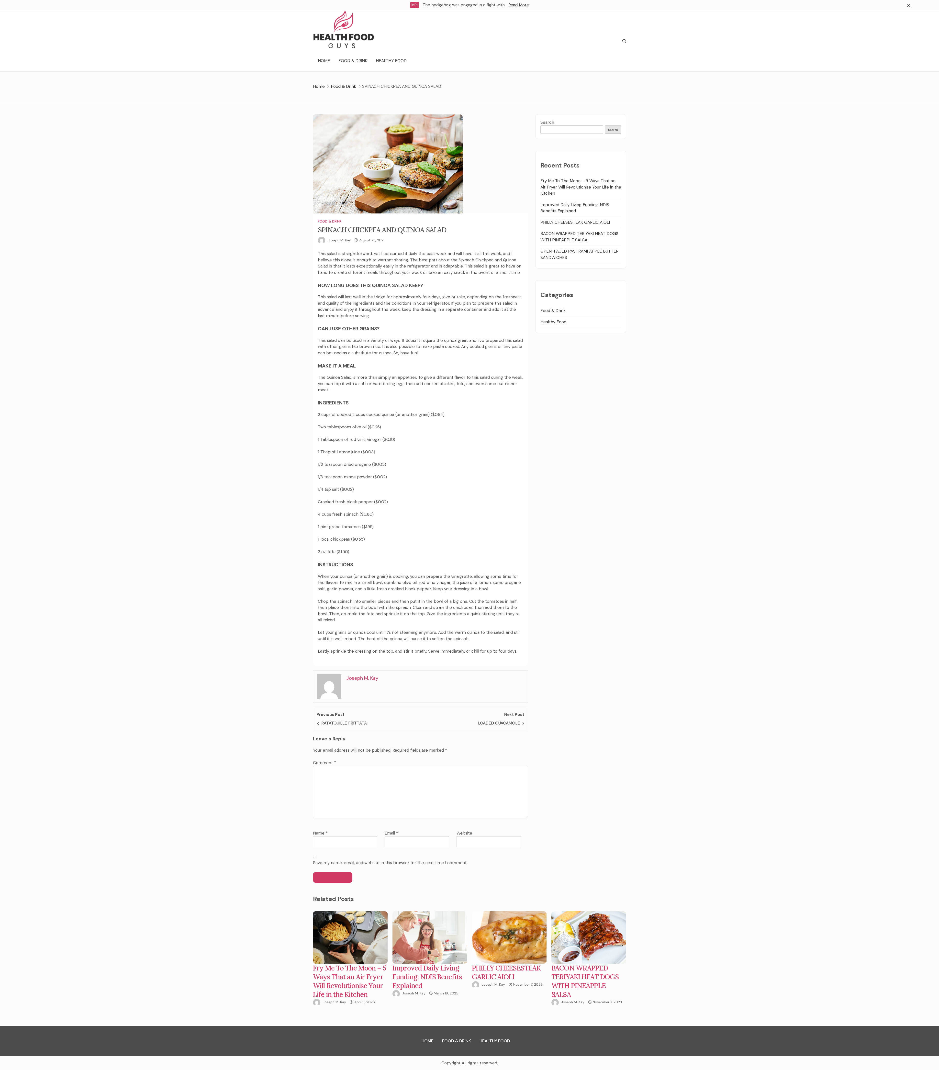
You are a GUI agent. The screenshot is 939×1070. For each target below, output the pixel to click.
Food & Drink (352, 60)
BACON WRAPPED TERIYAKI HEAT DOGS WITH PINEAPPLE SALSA (585, 981)
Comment (324, 762)
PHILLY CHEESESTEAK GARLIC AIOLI (575, 222)
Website (464, 833)
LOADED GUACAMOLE (499, 723)
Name (320, 833)
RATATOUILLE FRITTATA (344, 723)
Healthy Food (391, 60)
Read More (518, 5)
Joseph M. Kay (339, 240)
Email (391, 833)
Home (324, 60)
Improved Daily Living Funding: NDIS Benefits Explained (427, 977)
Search (547, 122)
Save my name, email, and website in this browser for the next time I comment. (390, 862)
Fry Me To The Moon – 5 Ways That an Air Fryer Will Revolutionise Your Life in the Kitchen (580, 187)
